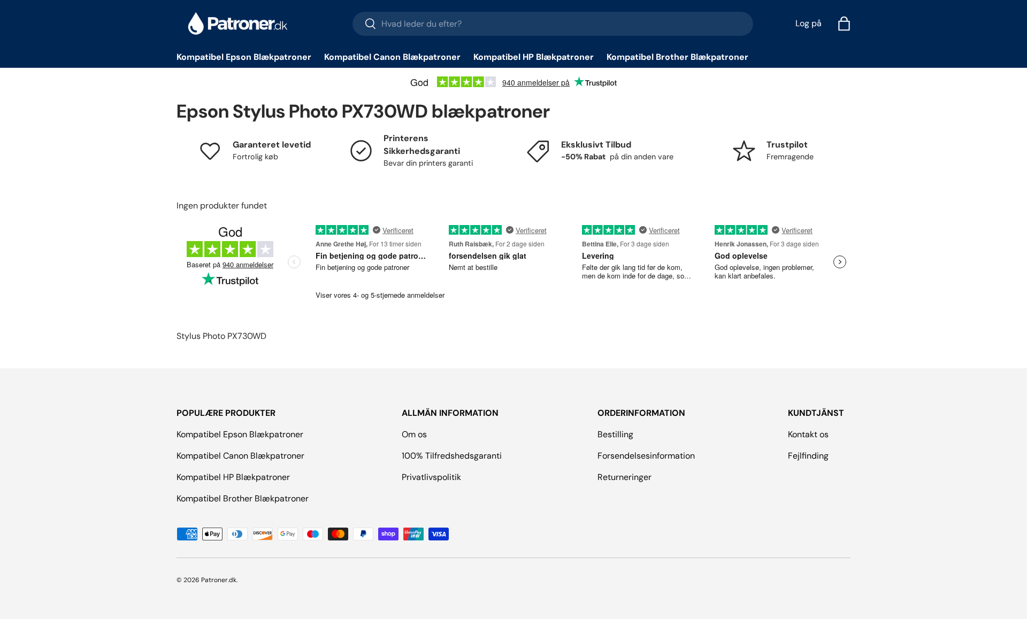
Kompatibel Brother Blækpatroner (677, 57)
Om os (414, 434)
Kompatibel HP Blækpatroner (533, 57)
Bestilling (615, 434)
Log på (808, 23)
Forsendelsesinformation (646, 455)
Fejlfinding (808, 455)
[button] (844, 23)
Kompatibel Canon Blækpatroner (392, 57)
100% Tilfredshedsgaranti (452, 455)
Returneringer (624, 477)
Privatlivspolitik (431, 477)
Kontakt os (808, 434)
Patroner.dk (218, 580)
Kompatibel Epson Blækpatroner (244, 57)
